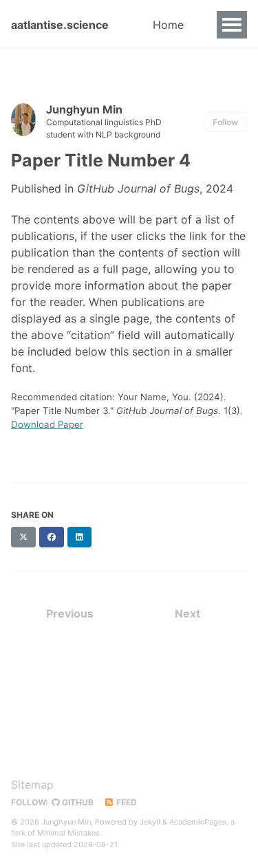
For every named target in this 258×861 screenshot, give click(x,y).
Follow (225, 122)
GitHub (77, 802)
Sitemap (32, 785)
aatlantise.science (60, 25)
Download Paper (47, 424)
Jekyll (150, 822)
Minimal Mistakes (68, 833)
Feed (125, 802)
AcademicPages (197, 822)
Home (168, 25)
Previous (70, 613)
